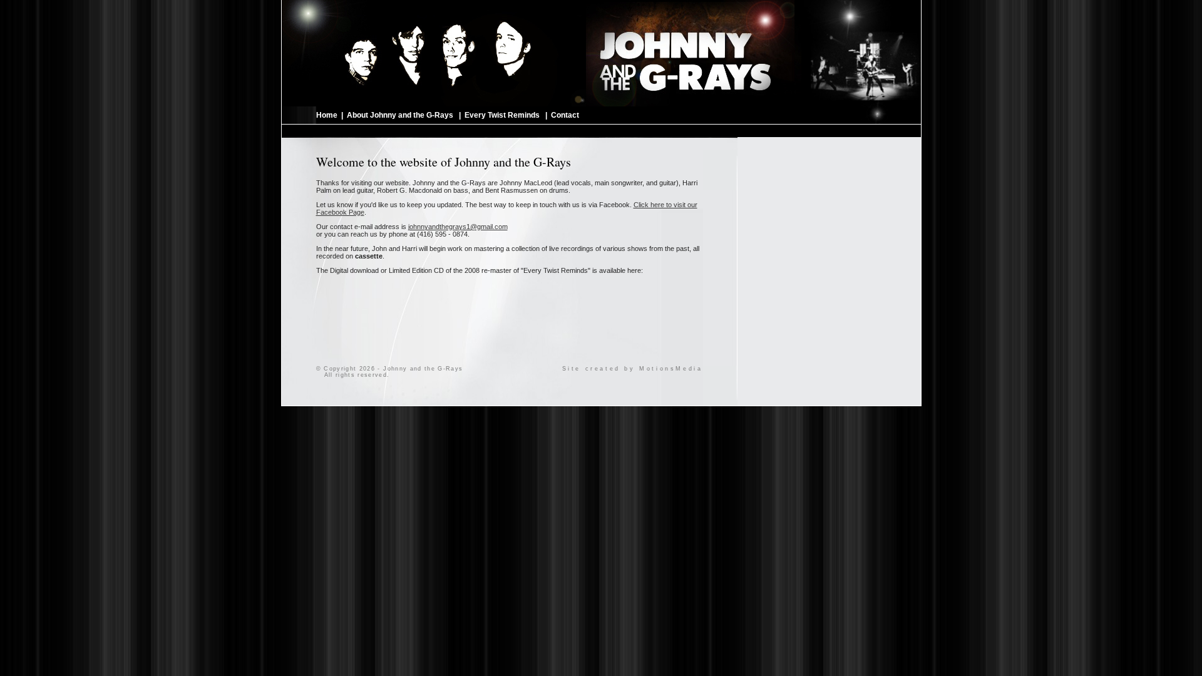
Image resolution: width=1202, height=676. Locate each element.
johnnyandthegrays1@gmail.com (458, 226)
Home (326, 115)
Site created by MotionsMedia (632, 369)
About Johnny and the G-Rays (400, 115)
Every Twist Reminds (502, 115)
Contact (565, 115)
